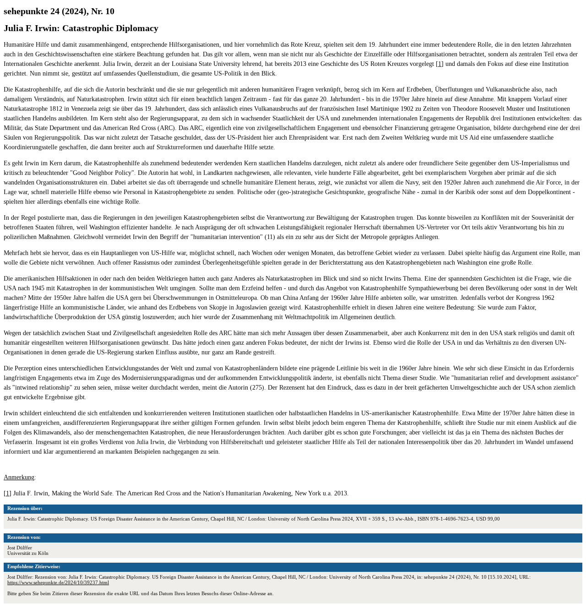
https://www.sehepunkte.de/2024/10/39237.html (58, 582)
